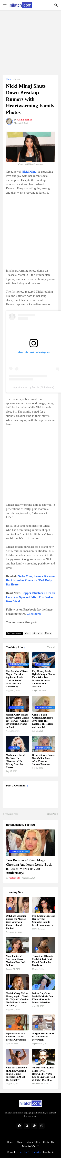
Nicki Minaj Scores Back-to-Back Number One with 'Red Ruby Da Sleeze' (30, 580)
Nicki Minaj (37, 633)
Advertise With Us (30, 1146)
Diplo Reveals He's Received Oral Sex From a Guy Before (16, 1036)
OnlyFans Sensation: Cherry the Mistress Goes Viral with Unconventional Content (16, 922)
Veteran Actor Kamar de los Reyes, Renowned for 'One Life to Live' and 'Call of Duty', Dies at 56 (43, 1073)
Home (9, 79)
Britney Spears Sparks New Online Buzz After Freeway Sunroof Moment (43, 760)
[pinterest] (34, 1126)
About (19, 1142)
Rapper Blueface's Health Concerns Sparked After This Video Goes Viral (30, 597)
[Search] (56, 5)
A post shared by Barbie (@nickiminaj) (33, 387)
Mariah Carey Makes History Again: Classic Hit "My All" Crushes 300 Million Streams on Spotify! (17, 721)
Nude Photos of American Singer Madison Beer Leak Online (16, 961)
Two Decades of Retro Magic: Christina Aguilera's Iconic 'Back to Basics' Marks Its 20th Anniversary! (17, 679)
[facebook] (19, 1126)
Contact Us (48, 1142)
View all (51, 647)
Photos (48, 633)
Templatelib (48, 1152)
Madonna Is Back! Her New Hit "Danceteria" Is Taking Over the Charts (15, 761)
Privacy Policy (33, 1142)
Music (17, 79)
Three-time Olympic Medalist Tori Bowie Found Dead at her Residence (42, 961)
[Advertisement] (30, 40)
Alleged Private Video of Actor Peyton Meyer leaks (43, 1036)
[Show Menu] (4, 5)
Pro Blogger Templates (30, 1152)
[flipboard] (27, 1126)
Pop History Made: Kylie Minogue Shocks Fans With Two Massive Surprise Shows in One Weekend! (43, 679)
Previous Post (11, 814)
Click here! (34, 613)
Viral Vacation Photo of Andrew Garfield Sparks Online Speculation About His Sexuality (16, 1073)
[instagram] (42, 1126)
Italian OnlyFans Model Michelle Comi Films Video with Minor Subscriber (43, 998)
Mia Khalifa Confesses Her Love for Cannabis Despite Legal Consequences (43, 920)
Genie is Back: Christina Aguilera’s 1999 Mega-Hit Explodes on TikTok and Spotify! (42, 721)
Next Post (51, 814)
